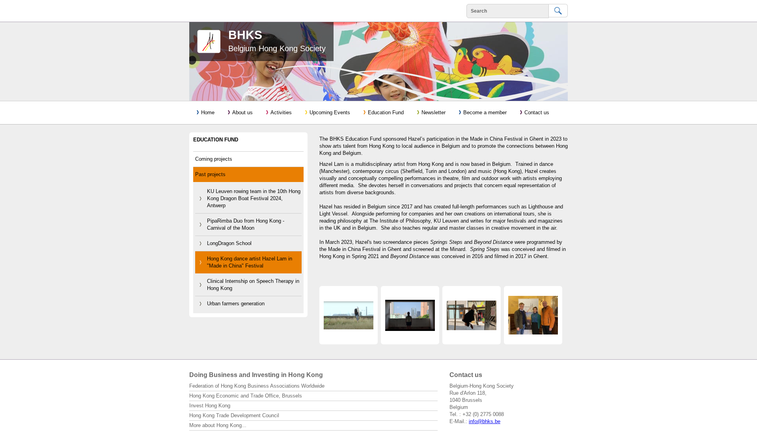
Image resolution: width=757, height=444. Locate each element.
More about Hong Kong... (217, 425)
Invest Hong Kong (209, 406)
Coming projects (213, 159)
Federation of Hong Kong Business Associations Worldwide (256, 386)
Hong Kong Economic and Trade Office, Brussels (245, 396)
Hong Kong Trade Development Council (234, 415)
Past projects (210, 174)
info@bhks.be (484, 421)
